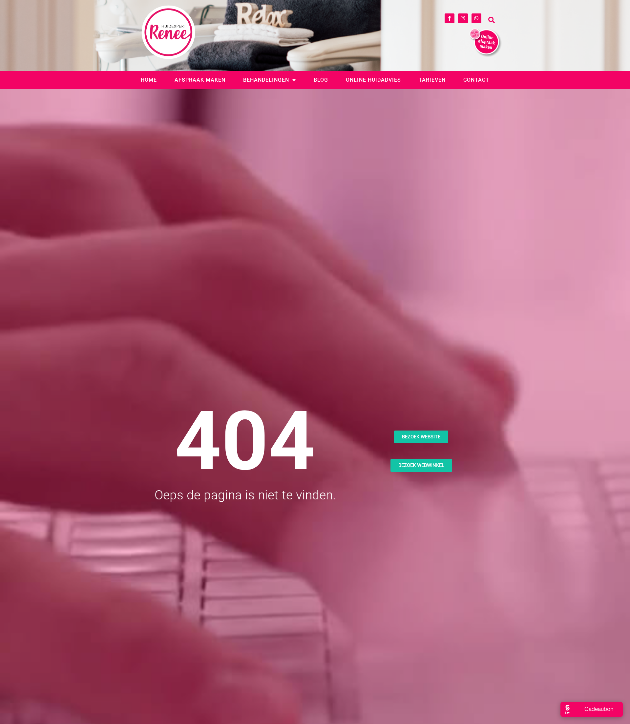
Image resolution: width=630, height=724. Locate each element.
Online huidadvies (373, 80)
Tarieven (432, 80)
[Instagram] (463, 18)
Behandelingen (266, 80)
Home (149, 80)
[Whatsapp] (476, 18)
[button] (491, 20)
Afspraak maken (200, 80)
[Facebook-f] (449, 18)
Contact (476, 80)
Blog (321, 80)
